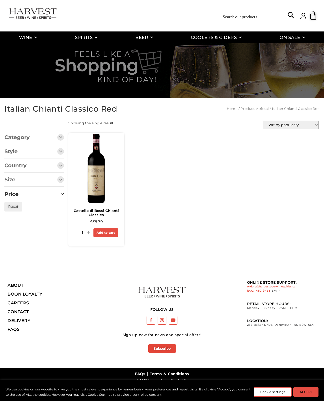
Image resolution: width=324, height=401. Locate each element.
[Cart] (313, 15)
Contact (18, 311)
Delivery (18, 320)
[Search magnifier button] (290, 16)
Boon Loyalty (24, 294)
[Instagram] (162, 320)
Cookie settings (272, 392)
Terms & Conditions (169, 374)
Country (15, 166)
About (15, 285)
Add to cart (106, 233)
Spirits (84, 37)
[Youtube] (173, 320)
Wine (25, 37)
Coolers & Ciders (214, 37)
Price (11, 194)
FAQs (13, 329)
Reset (13, 206)
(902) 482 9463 (258, 290)
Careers (18, 302)
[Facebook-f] (151, 320)
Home (232, 109)
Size (9, 180)
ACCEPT (306, 392)
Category (17, 137)
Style (11, 152)
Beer (141, 37)
